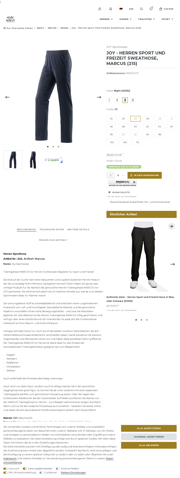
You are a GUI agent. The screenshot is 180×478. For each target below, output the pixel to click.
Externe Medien (70, 468)
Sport (166, 19)
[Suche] (141, 9)
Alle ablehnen (149, 445)
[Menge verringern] (123, 175)
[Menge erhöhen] (118, 175)
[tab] (26, 229)
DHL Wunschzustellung (22, 472)
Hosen (64, 28)
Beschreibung (26, 229)
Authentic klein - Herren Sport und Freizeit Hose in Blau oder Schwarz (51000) (140, 299)
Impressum (10, 458)
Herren (105, 19)
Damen (124, 19)
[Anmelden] (100, 9)
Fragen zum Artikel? (53, 240)
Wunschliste (121, 192)
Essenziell (13, 468)
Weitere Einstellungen (73, 472)
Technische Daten (52, 229)
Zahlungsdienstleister (40, 468)
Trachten (145, 19)
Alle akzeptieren (149, 428)
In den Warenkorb (146, 175)
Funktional (50, 472)
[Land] (121, 9)
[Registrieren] (111, 9)
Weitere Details (78, 229)
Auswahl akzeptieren (149, 437)
